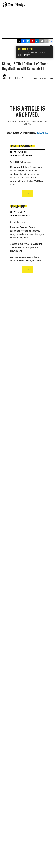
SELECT (27, 269)
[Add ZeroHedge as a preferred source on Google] (50, 41)
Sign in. (42, 133)
